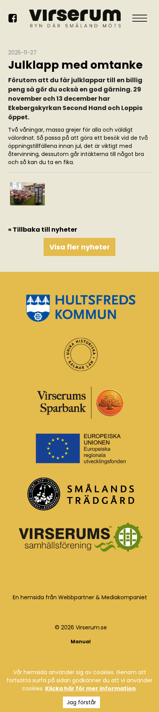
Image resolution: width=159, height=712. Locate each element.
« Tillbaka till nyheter (42, 229)
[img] (27, 193)
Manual (81, 641)
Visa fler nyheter (79, 247)
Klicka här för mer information (90, 688)
